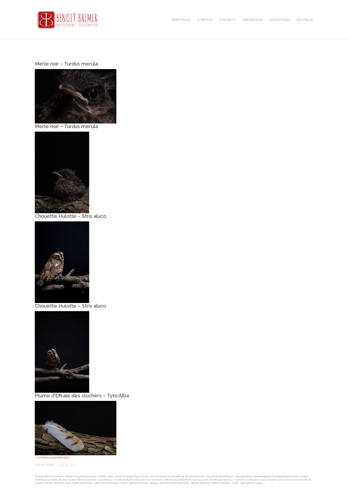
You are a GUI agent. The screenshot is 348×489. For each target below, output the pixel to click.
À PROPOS (204, 20)
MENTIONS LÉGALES (55, 465)
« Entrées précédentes (52, 457)
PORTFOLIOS (181, 20)
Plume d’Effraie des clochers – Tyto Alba (82, 395)
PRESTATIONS (253, 20)
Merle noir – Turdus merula (66, 64)
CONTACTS (227, 20)
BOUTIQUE (305, 20)
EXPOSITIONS (280, 20)
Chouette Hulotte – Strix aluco (70, 216)
